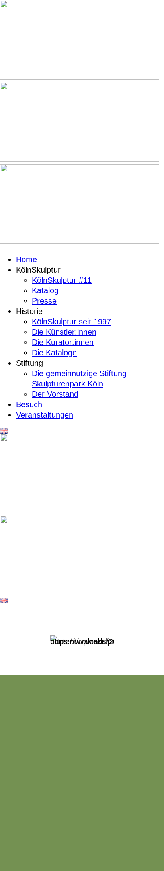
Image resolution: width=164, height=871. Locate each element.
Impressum (66, 842)
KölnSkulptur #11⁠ (62, 280)
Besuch (29, 404)
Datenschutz (112, 842)
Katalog (45, 290)
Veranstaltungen (44, 414)
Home (26, 259)
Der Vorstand (55, 394)
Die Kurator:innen (63, 342)
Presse (44, 300)
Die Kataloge (54, 352)
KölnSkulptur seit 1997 (71, 321)
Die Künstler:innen (64, 332)
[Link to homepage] (79, 77)
